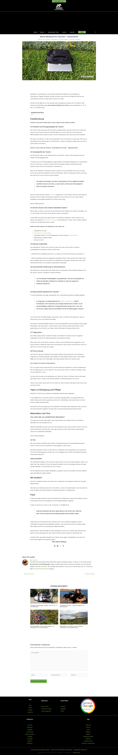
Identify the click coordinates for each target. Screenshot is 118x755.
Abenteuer (30, 743)
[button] (59, 1)
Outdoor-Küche (88, 741)
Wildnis (88, 734)
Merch (30, 707)
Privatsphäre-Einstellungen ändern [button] (40, 749)
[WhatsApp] (60, 546)
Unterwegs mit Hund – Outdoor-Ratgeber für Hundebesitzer (72, 606)
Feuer (88, 729)
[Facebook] (54, 546)
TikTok (62, 711)
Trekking (30, 736)
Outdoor (30, 741)
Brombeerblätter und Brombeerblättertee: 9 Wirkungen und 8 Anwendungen (42, 627)
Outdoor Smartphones (66, 301)
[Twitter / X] (63, 546)
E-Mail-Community (46, 708)
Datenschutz (76, 752)
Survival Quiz (45, 706)
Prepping (29, 729)
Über (30, 705)
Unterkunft (53, 194)
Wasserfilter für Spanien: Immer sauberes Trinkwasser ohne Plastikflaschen (71, 627)
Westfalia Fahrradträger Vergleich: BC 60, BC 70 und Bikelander (43, 606)
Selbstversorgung (88, 736)
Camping (29, 738)
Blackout (88, 738)
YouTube (63, 706)
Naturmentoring (30, 734)
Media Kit (30, 712)
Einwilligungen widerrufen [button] (80, 749)
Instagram (63, 708)
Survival (30, 725)
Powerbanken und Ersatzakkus (42, 233)
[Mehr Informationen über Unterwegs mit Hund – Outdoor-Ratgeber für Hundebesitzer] (74, 596)
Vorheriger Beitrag (28, 574)
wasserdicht (54, 39)
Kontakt (30, 710)
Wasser (88, 727)
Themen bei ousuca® (44, 39)
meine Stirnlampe (73, 235)
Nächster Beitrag (90, 574)
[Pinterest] (57, 546)
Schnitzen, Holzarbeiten (88, 743)
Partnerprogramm (46, 711)
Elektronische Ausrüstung (50, 220)
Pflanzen (88, 732)
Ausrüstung (30, 732)
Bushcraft (29, 727)
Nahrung (88, 725)
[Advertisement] (59, 21)
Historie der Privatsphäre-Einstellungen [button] (61, 749)
